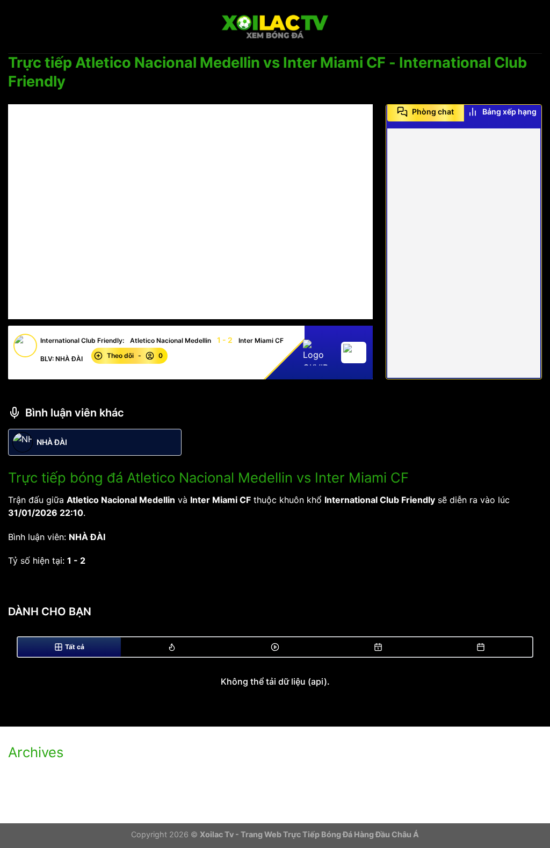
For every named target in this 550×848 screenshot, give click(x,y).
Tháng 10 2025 (38, 774)
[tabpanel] (463, 253)
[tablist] (463, 115)
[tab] (425, 111)
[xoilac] (275, 27)
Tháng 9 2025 (37, 792)
